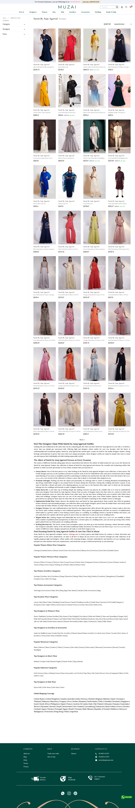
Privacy (26, 767)
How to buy (51, 757)
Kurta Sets (76, 550)
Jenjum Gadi (45, 661)
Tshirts (59, 647)
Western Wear (59, 562)
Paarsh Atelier (67, 661)
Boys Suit (91, 673)
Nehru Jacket (89, 647)
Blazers (41, 647)
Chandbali (119, 576)
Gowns (110, 562)
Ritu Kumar (64, 616)
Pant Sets (68, 550)
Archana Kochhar (53, 616)
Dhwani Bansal (77, 633)
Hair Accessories (90, 590)
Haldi (114, 602)
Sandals (110, 550)
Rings (62, 576)
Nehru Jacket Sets (108, 517)
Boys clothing (49, 673)
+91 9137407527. (75, 2)
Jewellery (72, 12)
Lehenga (37, 550)
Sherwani (99, 647)
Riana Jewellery (88, 633)
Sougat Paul (123, 616)
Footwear (94, 550)
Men (54, 12)
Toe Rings (52, 579)
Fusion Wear (80, 562)
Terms (26, 763)
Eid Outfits (94, 605)
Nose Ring (87, 576)
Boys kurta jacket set (68, 673)
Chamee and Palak (59, 619)
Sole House (51, 636)
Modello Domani (62, 636)
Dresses (37, 562)
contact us (101, 749)
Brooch (115, 647)
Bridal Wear (95, 602)
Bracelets (69, 576)
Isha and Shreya (108, 619)
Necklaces (55, 576)
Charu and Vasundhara (109, 616)
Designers (33, 12)
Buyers (73, 753)
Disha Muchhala (81, 619)
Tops (51, 565)
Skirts (43, 562)
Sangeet (120, 602)
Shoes (48, 647)
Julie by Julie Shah (40, 621)
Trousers (49, 562)
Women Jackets (119, 562)
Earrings (37, 576)
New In (21, 12)
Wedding (98, 12)
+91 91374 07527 (103, 753)
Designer (6, 29)
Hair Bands (72, 590)
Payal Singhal (73, 616)
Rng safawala (78, 661)
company (27, 749)
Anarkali (44, 550)
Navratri (103, 602)
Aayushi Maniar (46, 619)
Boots (117, 550)
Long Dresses (70, 562)
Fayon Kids (37, 687)
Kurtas (81, 647)
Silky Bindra (107, 621)
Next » (82, 440)
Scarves (96, 562)
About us (27, 753)
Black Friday (47, 602)
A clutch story (100, 633)
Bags (99, 590)
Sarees (50, 550)
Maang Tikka (77, 576)
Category (6, 24)
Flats (105, 550)
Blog (25, 757)
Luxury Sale (38, 602)
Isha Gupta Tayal (121, 619)
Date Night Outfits (48, 605)
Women (44, 12)
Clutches (80, 590)
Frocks (80, 673)
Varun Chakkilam (40, 616)
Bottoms (104, 562)
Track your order (53, 753)
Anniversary (61, 605)
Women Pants (80, 565)
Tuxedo (121, 647)
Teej (100, 605)
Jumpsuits (89, 562)
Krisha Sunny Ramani (55, 621)
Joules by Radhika (40, 633)
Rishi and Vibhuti (95, 616)
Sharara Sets (85, 550)
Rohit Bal (37, 619)
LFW (109, 602)
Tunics (36, 565)
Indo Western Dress (103, 673)
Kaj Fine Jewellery (64, 633)
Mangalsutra (111, 576)
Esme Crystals (112, 633)
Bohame (36, 661)
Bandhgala (37, 650)
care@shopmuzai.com (106, 760)
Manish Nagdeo (56, 661)
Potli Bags (37, 590)
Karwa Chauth (71, 602)
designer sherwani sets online (117, 526)
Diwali (62, 602)
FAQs (25, 760)
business (75, 749)
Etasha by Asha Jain (95, 619)
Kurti (61, 550)
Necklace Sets (46, 576)
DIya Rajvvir (83, 616)
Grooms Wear (84, 605)
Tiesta (44, 636)
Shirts (36, 647)
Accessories (85, 12)
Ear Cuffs (45, 579)
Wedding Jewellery (83, 602)
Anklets (94, 576)
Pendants (37, 579)
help (49, 749)
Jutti (100, 550)
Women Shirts (69, 565)
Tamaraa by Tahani (95, 621)
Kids (62, 12)
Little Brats (47, 687)
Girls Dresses (38, 673)
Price (5, 34)
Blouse (56, 550)
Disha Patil (71, 619)
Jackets (53, 647)
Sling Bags (63, 590)
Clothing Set (58, 565)
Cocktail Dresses (72, 605)
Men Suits (74, 647)
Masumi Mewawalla (70, 621)
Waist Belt (55, 590)
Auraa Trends (52, 633)
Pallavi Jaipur (83, 621)
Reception (37, 605)
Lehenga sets (73, 534)
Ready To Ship (111, 12)
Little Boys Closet (58, 687)
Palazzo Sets (44, 565)
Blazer (121, 673)
